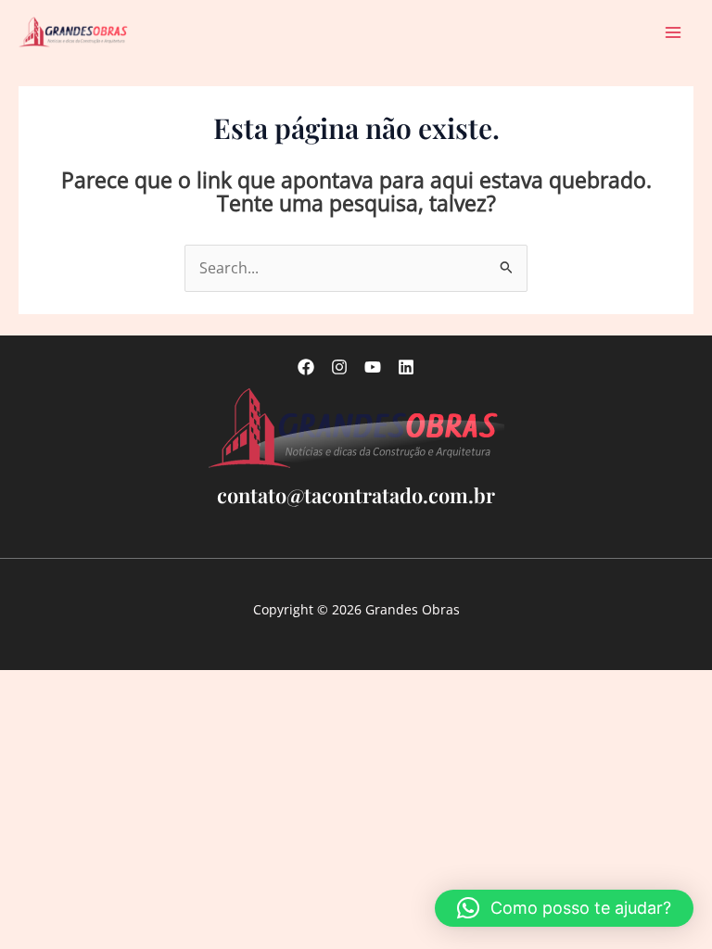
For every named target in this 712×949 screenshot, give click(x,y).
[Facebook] (306, 367)
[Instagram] (339, 367)
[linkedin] (406, 367)
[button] (564, 908)
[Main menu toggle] (673, 32)
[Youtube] (372, 367)
